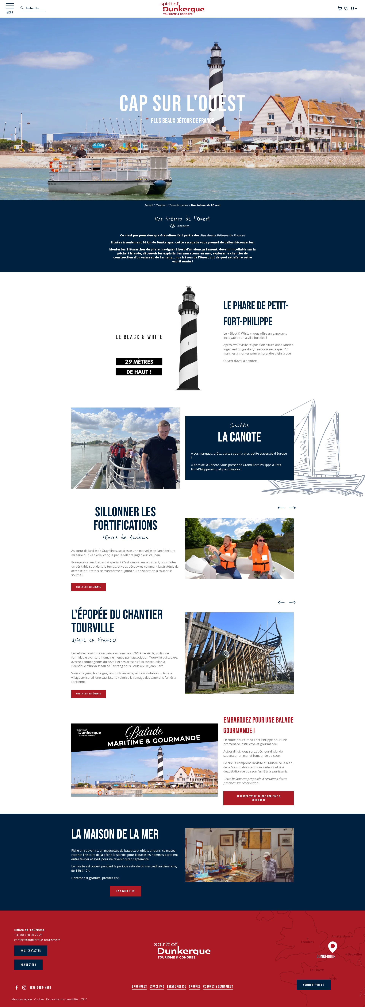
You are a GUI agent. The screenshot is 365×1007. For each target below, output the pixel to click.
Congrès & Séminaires (218, 987)
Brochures (139, 987)
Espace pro (157, 987)
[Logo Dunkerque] (182, 950)
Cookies (39, 999)
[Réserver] (340, 8)
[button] (354, 8)
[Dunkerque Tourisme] (182, 8)
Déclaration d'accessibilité (62, 999)
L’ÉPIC (83, 999)
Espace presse (176, 987)
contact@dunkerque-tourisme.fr (37, 940)
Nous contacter (31, 951)
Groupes (194, 987)
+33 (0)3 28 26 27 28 (28, 935)
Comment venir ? (313, 985)
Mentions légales (21, 999)
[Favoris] (346, 8)
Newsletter (28, 965)
